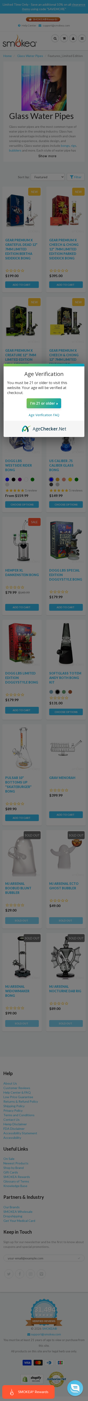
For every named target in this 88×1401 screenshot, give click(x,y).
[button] (75, 1388)
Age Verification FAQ (44, 415)
